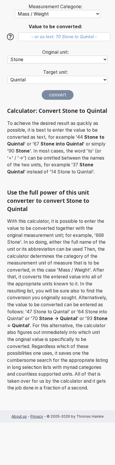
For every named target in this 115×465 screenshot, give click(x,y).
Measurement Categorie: (55, 6)
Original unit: (55, 52)
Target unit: (55, 72)
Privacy (36, 416)
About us (19, 416)
